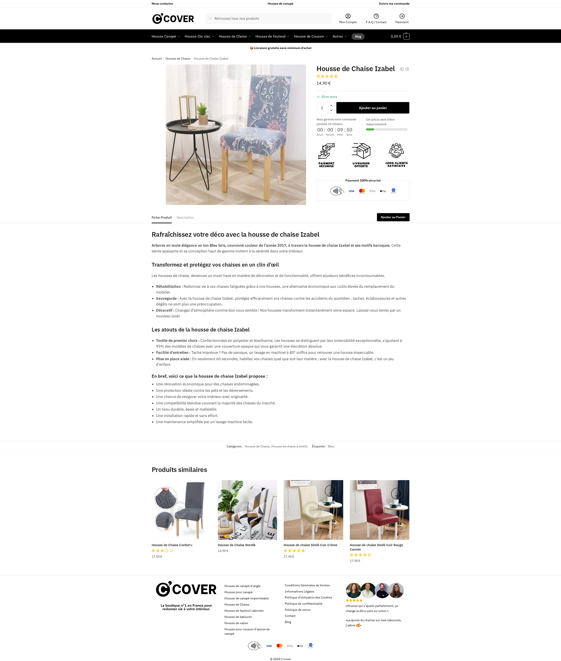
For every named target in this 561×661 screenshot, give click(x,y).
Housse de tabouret (238, 617)
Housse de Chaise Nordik (236, 545)
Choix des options (181, 570)
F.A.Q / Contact (376, 22)
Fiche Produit (162, 217)
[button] (328, 76)
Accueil (157, 59)
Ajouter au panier (373, 108)
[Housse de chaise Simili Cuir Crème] (313, 510)
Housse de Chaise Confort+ (172, 545)
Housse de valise (236, 623)
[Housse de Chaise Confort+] (181, 510)
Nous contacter (162, 4)
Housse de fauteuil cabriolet (244, 611)
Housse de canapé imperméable (246, 598)
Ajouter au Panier (393, 217)
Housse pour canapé (238, 592)
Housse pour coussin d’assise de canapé (247, 631)
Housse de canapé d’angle (242, 586)
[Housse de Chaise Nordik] (247, 510)
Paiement (402, 22)
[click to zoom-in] (236, 134)
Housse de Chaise (178, 59)
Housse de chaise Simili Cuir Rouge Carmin (376, 547)
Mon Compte (348, 22)
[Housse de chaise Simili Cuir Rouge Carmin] (379, 510)
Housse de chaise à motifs (289, 446)
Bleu (331, 446)
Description (185, 217)
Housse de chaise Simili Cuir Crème (310, 545)
